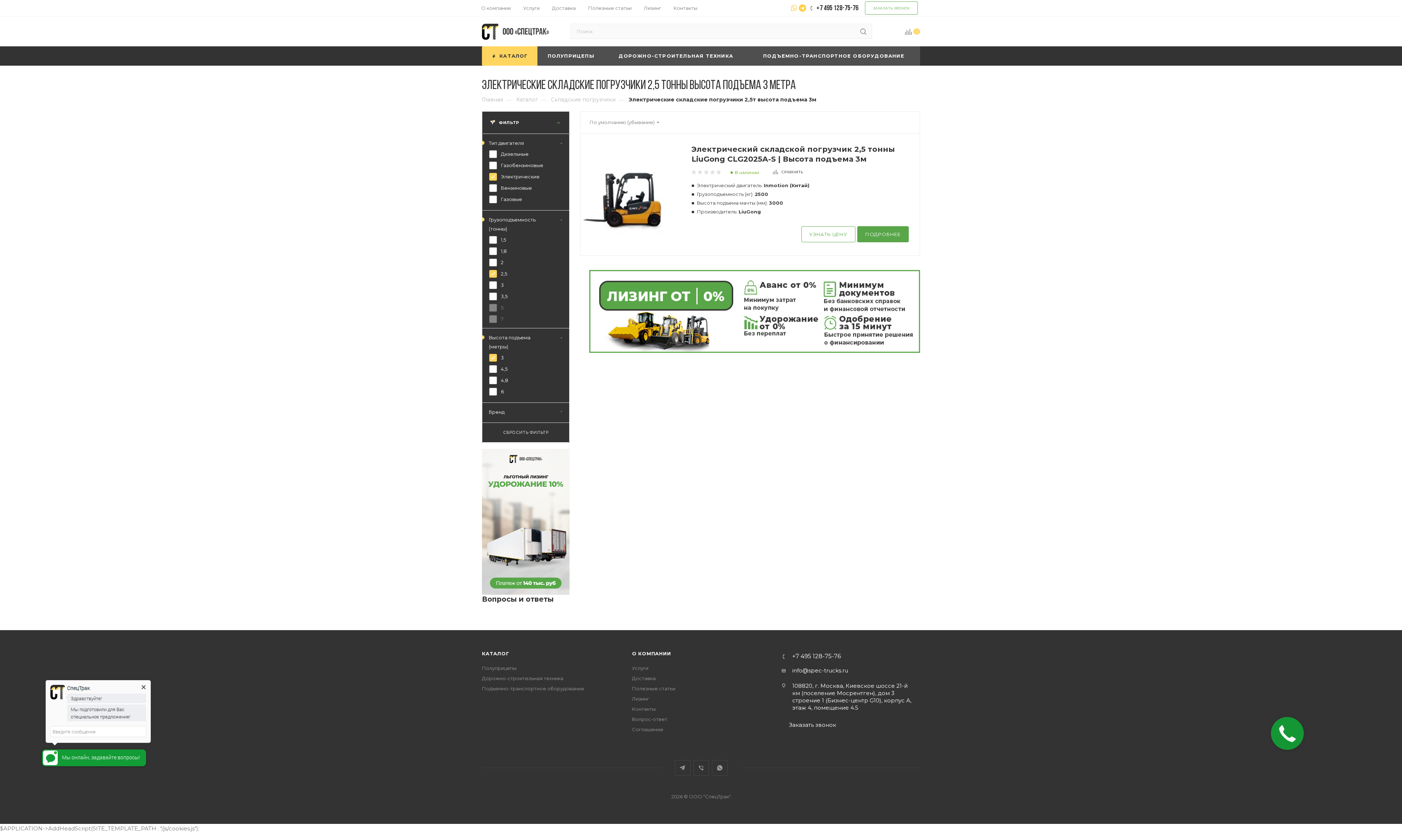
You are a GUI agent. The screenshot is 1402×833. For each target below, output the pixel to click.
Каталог (495, 653)
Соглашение (647, 729)
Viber (701, 768)
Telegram (682, 768)
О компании (651, 653)
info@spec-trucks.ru (820, 670)
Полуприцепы (499, 668)
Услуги (640, 668)
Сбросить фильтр (526, 432)
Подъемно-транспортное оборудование (533, 688)
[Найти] (863, 31)
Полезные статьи (653, 688)
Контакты (644, 709)
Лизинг (640, 699)
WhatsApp (720, 768)
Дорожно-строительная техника (522, 678)
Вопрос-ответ (649, 719)
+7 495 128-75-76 (816, 656)
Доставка (644, 678)
